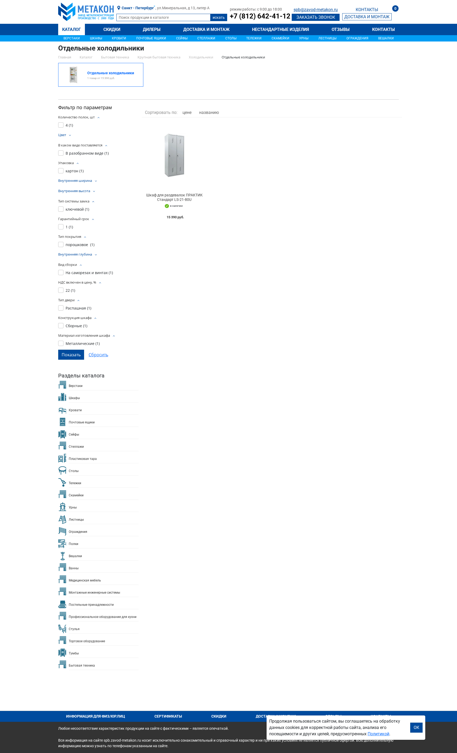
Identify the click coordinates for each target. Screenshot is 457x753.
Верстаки (71, 38)
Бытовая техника (82, 665)
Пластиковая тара (83, 459)
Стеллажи (206, 38)
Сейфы (182, 38)
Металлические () (83, 343)
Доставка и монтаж (206, 29)
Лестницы (327, 38)
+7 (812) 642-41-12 (260, 16)
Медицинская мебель (85, 580)
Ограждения (357, 38)
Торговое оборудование (87, 641)
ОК (416, 727)
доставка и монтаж (367, 16)
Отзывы (341, 29)
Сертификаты (168, 716)
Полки (73, 544)
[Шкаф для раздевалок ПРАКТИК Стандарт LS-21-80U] (174, 155)
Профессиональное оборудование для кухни (102, 617)
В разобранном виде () (87, 153)
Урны (303, 38)
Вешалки (386, 38)
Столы (230, 38)
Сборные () (76, 325)
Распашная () (78, 308)
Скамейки (280, 38)
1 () (69, 226)
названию (209, 112)
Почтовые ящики (151, 38)
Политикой (378, 733)
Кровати (119, 38)
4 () (69, 125)
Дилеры (152, 29)
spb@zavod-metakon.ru (316, 9)
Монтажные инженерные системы (94, 592)
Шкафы (96, 38)
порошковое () (80, 244)
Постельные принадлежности (91, 605)
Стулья (74, 629)
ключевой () (77, 209)
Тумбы (74, 653)
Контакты (383, 29)
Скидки (111, 29)
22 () (70, 290)
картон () (75, 170)
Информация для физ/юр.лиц (95, 716)
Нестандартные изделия (280, 29)
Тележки (254, 38)
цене (186, 112)
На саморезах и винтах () (89, 272)
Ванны (74, 568)
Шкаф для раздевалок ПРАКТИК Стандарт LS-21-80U (174, 197)
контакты (367, 9)
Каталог (71, 29)
